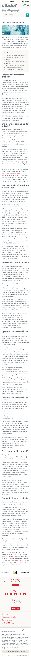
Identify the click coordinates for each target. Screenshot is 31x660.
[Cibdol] (9, 5)
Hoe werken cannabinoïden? (15, 65)
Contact (15, 585)
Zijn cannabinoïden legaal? (14, 67)
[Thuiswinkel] (25, 1)
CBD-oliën (17, 173)
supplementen (6, 175)
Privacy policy (23, 630)
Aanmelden (15, 608)
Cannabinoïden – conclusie (14, 69)
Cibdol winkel (18, 561)
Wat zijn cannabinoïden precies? (16, 55)
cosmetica (17, 175)
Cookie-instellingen (22, 655)
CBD (11, 134)
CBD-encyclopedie (11, 556)
